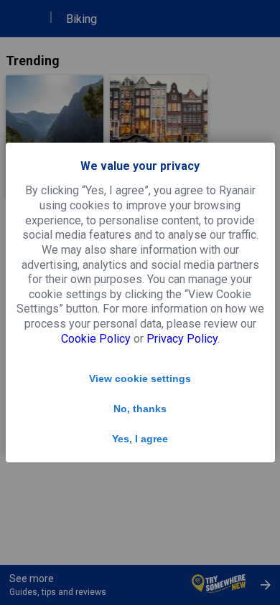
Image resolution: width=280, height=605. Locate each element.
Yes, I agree (140, 438)
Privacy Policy (182, 339)
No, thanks (140, 408)
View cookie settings (140, 378)
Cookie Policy (96, 339)
